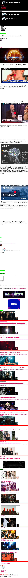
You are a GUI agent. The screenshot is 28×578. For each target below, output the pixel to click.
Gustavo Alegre (6, 574)
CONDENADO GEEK (3, 7)
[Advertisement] (14, 94)
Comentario (1, 280)
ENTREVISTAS (2, 27)
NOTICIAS (2, 5)
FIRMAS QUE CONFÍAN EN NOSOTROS (5, 572)
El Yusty (1, 47)
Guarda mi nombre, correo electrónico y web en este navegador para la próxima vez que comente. (13, 285)
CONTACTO (2, 571)
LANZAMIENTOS (3, 8)
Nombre (1, 281)
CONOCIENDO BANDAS (4, 6)
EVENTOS (2, 31)
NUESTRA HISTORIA (3, 570)
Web (0, 284)
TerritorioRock (2, 574)
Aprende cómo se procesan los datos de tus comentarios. (18, 288)
